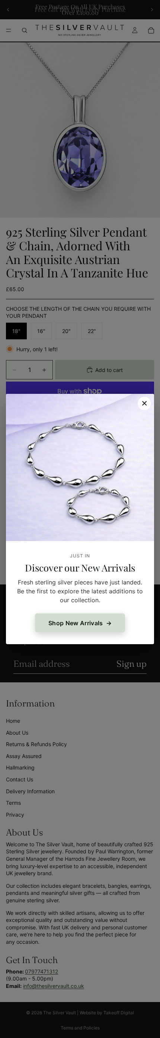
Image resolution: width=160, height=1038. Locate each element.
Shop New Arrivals (75, 623)
